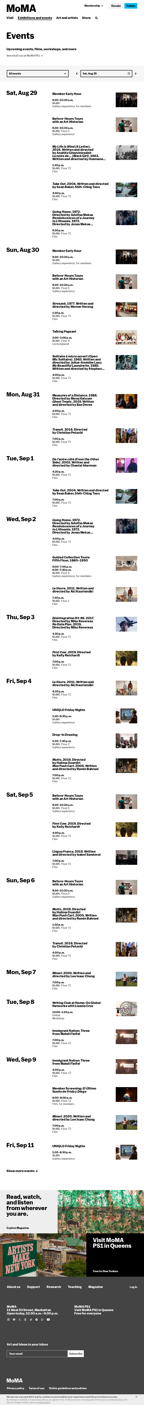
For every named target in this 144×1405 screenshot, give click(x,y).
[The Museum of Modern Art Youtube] (48, 1319)
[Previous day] (77, 73)
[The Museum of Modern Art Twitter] (19, 1319)
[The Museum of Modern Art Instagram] (8, 1319)
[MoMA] (15, 1380)
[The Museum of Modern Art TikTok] (31, 1319)
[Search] (96, 17)
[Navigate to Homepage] (21, 8)
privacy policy (43, 1402)
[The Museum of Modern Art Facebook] (14, 1319)
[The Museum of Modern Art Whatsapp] (42, 1319)
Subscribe (75, 1353)
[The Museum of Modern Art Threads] (25, 1319)
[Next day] (135, 73)
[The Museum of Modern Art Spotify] (36, 1319)
